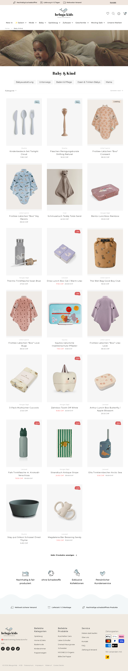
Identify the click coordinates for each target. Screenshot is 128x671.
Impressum (39, 665)
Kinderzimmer (40, 649)
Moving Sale (97, 23)
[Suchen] (113, 13)
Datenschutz (29, 665)
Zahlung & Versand (89, 650)
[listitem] (25, 2)
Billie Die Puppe (64, 656)
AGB (20, 665)
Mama (109, 82)
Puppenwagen (40, 653)
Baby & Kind (18, 28)
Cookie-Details (58, 665)
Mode (31, 23)
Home (7, 28)
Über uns (85, 637)
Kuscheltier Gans (65, 636)
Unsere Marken (114, 23)
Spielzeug (53, 23)
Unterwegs (44, 82)
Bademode (39, 644)
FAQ (83, 646)
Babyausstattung (25, 82)
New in (9, 23)
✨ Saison (19, 23)
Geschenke (81, 23)
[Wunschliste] (107, 14)
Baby (41, 23)
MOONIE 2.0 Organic (66, 652)
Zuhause (67, 23)
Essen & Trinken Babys (89, 82)
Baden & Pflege (64, 82)
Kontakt (113, 2)
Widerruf (48, 665)
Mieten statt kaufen (89, 633)
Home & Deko (40, 640)
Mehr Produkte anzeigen (62, 555)
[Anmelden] (119, 14)
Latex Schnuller (64, 640)
